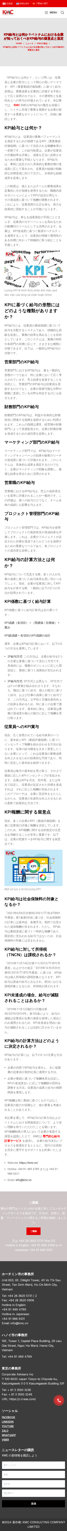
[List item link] (33, 1417)
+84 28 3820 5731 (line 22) (37, 1241)
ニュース (29, 43)
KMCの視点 (42, 43)
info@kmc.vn (19, 1323)
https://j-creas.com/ (22, 1399)
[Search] (62, 12)
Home (19, 43)
